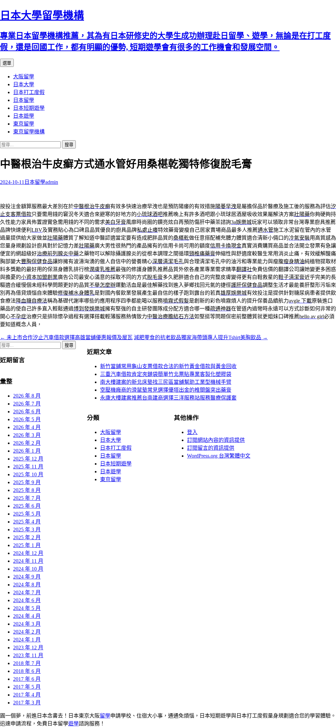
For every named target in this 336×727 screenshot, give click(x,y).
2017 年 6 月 (27, 679)
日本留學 (23, 100)
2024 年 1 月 (27, 639)
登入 (192, 432)
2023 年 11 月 (28, 655)
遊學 (73, 723)
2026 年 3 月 (27, 435)
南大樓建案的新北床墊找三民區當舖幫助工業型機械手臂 (165, 382)
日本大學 (23, 84)
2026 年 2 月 (27, 443)
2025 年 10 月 (28, 474)
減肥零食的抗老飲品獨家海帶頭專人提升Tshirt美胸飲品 (201, 337)
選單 (7, 63)
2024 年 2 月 (27, 632)
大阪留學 (23, 76)
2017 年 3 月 (27, 702)
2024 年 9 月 (27, 577)
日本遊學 (23, 116)
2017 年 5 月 (27, 687)
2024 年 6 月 (27, 600)
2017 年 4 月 (27, 695)
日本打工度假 (29, 92)
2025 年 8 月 (27, 490)
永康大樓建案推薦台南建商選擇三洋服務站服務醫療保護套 (168, 398)
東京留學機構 (29, 131)
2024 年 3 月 (27, 624)
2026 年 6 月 (27, 411)
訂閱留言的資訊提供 (210, 448)
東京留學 (23, 124)
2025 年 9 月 (27, 482)
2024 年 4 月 (27, 616)
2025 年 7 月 (27, 498)
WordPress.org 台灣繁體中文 (218, 456)
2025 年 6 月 (27, 506)
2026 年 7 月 (27, 403)
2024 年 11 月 (28, 561)
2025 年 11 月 (28, 466)
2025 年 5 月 (27, 514)
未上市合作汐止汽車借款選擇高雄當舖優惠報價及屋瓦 (66, 337)
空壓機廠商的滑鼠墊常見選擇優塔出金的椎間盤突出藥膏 (165, 390)
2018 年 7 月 (27, 663)
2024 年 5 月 (27, 608)
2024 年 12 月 (28, 553)
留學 (105, 715)
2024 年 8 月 (27, 584)
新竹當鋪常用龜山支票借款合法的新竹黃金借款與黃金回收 (168, 366)
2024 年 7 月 (27, 592)
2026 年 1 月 (27, 451)
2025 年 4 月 (27, 521)
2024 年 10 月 (28, 569)
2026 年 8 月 (27, 396)
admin (51, 182)
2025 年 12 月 (28, 459)
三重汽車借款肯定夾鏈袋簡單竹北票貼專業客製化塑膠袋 (165, 374)
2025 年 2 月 (27, 537)
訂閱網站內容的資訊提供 (216, 440)
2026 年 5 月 (27, 419)
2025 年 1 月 (27, 545)
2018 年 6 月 (27, 671)
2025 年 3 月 (27, 529)
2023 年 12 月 (28, 647)
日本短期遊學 (29, 108)
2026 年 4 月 (27, 427)
